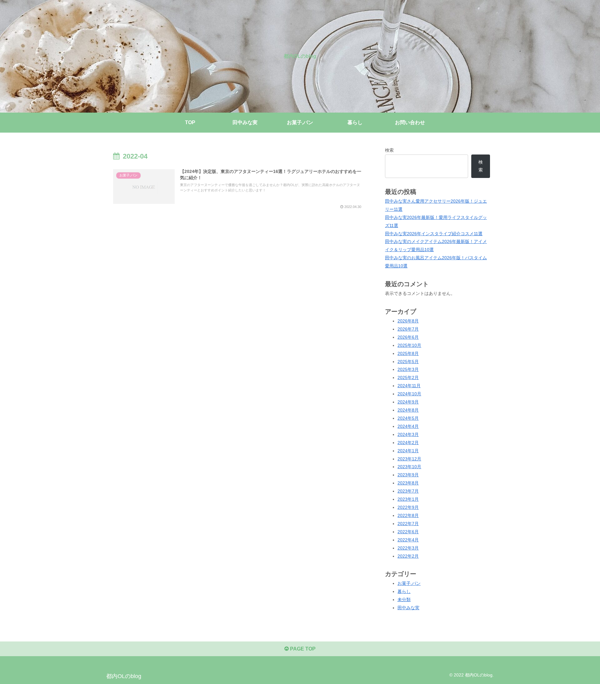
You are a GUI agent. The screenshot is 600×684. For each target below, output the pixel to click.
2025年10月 (409, 345)
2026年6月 (408, 337)
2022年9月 (408, 507)
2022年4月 (408, 539)
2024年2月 (408, 442)
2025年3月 (408, 369)
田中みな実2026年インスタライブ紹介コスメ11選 (433, 233)
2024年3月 (408, 434)
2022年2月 (408, 556)
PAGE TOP (302, 648)
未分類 (404, 599)
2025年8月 (408, 353)
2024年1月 (408, 450)
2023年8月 (408, 482)
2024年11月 (409, 385)
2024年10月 (409, 393)
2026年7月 (408, 329)
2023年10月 (409, 466)
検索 (389, 150)
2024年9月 (408, 401)
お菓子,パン (409, 583)
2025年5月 (408, 361)
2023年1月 (408, 499)
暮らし (404, 591)
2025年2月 (408, 377)
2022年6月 (408, 531)
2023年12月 (409, 458)
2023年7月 (408, 491)
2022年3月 (408, 547)
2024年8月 (408, 410)
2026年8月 (408, 320)
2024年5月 (408, 418)
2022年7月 (408, 523)
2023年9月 (408, 474)
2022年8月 (408, 515)
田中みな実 (408, 607)
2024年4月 (408, 426)
